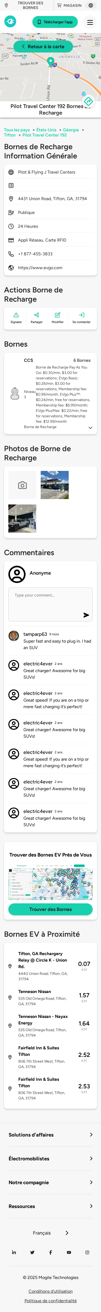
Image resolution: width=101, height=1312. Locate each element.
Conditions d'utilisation (51, 1291)
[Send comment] (86, 615)
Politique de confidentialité (51, 1300)
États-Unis (46, 129)
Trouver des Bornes (50, 909)
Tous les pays (17, 129)
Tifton (10, 135)
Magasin (73, 5)
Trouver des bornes (30, 5)
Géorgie (71, 129)
